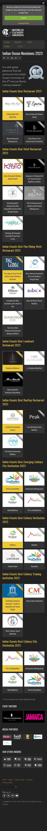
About (11, 779)
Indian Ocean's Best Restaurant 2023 (22, 91)
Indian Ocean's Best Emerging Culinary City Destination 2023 (22, 464)
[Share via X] (8, 58)
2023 (29, 42)
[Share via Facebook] (4, 58)
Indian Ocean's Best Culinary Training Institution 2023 (21, 576)
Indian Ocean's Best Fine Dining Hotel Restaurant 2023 (22, 248)
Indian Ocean (10, 46)
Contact (29, 779)
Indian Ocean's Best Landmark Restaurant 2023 (18, 343)
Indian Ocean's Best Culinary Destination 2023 (23, 520)
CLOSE (23, 18)
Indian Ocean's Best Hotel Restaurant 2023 (22, 151)
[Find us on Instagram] (12, 796)
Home (7, 42)
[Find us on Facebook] (4, 796)
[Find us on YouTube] (17, 796)
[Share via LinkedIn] (11, 58)
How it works (20, 779)
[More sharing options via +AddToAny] (19, 58)
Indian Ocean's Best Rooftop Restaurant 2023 (23, 402)
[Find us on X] (8, 796)
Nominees (18, 42)
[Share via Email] (15, 58)
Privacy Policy (23, 23)
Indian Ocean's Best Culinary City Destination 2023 (19, 643)
